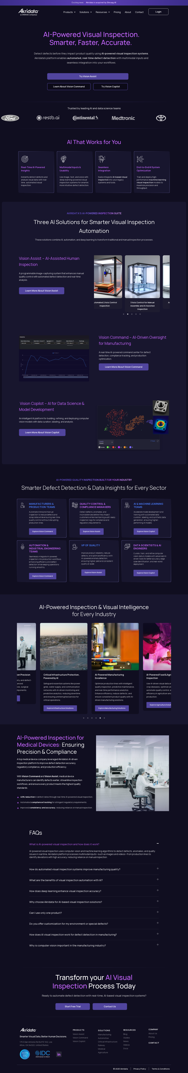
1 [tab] (123, 314)
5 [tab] (140, 314)
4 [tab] (136, 314)
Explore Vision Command (42, 531)
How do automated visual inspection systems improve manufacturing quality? (74, 869)
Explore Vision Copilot (146, 531)
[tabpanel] (113, 282)
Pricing (117, 12)
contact (154, 1042)
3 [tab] (131, 314)
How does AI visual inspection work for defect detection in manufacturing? (73, 934)
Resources (101, 12)
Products (68, 12)
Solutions (84, 12)
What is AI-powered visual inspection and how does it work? (64, 844)
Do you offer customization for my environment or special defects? (68, 923)
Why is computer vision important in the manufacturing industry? (67, 945)
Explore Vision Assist (91, 531)
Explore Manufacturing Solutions (58, 708)
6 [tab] (104, 718)
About (128, 12)
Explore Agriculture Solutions (108, 705)
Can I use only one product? (45, 912)
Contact (139, 12)
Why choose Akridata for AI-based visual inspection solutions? (65, 902)
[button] (94, 844)
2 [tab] (127, 314)
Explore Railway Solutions (158, 701)
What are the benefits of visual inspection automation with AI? (66, 880)
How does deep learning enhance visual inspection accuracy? (65, 891)
